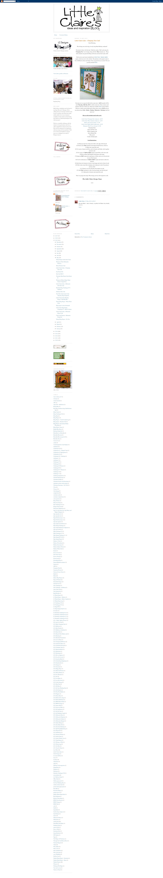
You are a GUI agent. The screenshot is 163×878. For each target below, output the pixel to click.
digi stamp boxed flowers (59, 523)
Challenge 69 (56, 468)
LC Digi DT (56, 606)
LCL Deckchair (57, 651)
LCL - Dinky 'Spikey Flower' (60, 620)
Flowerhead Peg (57, 560)
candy (54, 442)
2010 (56, 340)
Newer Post (77, 233)
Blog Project (56, 418)
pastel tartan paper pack (58, 786)
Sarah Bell (55, 810)
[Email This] (98, 191)
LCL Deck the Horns (58, 649)
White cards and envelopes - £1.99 (92, 122)
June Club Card (57, 589)
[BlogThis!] (100, 191)
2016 (56, 238)
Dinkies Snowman (57, 545)
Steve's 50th (56, 829)
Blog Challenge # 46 (58, 414)
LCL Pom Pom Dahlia (58, 692)
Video (54, 844)
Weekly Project (56, 862)
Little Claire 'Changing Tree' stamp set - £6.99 (92, 119)
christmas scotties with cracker (60, 483)
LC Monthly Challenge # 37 (60, 616)
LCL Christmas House (58, 643)
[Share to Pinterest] (105, 191)
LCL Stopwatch (57, 730)
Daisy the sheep (57, 502)
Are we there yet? (57, 397)
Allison (57, 204)
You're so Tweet (57, 870)
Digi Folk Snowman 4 (58, 520)
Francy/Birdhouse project (59, 562)
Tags (54, 837)
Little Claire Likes (57, 752)
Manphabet (56, 767)
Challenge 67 (56, 462)
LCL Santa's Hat (57, 705)
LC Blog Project (57, 595)
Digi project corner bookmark (63, 305)
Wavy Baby (56, 846)
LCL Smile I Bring (57, 723)
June (58, 255)
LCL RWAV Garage (57, 703)
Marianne (55, 771)
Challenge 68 (56, 464)
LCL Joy (55, 676)
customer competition (58, 497)
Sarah (54, 808)
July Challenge (56, 585)
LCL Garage (56, 665)
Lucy (54, 757)
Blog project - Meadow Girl (59, 421)
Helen (56, 194)
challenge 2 (56, 460)
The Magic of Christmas (59, 839)
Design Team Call (57, 506)
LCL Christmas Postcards (59, 645)
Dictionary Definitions (58, 508)
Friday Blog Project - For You (63, 319)
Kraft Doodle (56, 593)
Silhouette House (57, 817)
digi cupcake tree (57, 516)
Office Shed (56, 779)
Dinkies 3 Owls (56, 541)
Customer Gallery (64, 35)
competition (56, 493)
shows (54, 815)
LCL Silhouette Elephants (59, 717)
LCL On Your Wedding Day (59, 688)
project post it (56, 792)
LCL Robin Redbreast (58, 699)
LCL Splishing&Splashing (59, 728)
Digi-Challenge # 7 (57, 533)
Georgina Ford (56, 568)
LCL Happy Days (57, 668)
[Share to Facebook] (103, 191)
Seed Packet (56, 813)
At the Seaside (56, 400)
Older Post (107, 233)
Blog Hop (55, 416)
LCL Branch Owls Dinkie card (60, 634)
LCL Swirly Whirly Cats (59, 738)
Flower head (56, 558)
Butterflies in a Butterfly (59, 433)
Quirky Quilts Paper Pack (59, 794)
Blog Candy (56, 412)
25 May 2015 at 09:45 (90, 201)
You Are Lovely (57, 868)
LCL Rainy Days (57, 696)
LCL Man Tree (56, 684)
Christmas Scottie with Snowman (61, 481)
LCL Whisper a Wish (58, 742)
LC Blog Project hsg (58, 601)
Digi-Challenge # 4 (57, 531)
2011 (56, 338)
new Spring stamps (57, 777)
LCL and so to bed (57, 622)
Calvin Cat (55, 440)
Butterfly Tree (56, 439)
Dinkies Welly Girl (57, 549)
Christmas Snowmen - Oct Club (60, 485)
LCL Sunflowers (57, 732)
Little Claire (82, 201)
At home (55, 398)
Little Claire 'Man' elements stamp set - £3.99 (92, 120)
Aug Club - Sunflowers (58, 404)
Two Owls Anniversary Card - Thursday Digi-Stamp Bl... (63, 294)
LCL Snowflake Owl (58, 724)
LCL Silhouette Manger (58, 721)
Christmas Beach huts (58, 477)
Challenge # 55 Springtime (59, 452)
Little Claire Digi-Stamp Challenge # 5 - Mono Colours (63, 308)
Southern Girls (56, 825)
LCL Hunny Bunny (57, 672)
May (58, 257)
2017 (56, 236)
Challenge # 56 (57, 454)
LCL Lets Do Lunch (58, 680)
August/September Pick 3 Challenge (65, 196)
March (58, 324)
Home (55, 35)
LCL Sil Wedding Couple (59, 713)
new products (56, 775)
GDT (54, 566)
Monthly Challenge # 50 (59, 773)
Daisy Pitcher (56, 500)
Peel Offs (55, 788)
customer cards (56, 495)
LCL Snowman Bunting (58, 726)
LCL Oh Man (56, 686)
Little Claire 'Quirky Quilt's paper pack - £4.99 (92, 124)
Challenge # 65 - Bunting (59, 456)
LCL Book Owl (57, 632)
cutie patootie (56, 499)
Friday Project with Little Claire (63, 259)
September (59, 249)
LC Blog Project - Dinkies (59, 597)
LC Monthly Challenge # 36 (60, 614)
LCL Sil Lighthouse (58, 709)
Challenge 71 (56, 473)
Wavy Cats (55, 848)
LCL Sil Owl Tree (57, 711)
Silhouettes (56, 819)
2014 (56, 331)
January (58, 328)
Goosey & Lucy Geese (58, 572)
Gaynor (55, 564)
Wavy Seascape (57, 852)
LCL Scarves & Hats (58, 707)
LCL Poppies (56, 694)
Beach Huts (56, 406)
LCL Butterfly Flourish (58, 637)
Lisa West (55, 750)
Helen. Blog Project (57, 578)
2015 (56, 240)
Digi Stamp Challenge (58, 525)
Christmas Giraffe (57, 479)
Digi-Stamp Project (57, 539)
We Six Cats (56, 856)
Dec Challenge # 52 (58, 504)
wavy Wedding (56, 854)
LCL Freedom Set (57, 663)
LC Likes (55, 610)
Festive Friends (56, 556)
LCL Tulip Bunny (57, 740)
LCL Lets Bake (56, 678)
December (59, 242)
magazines (55, 761)
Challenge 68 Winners (58, 466)
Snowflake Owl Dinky (58, 823)
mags (54, 763)
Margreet (55, 769)
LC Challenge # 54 (57, 605)
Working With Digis (58, 866)
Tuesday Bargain (57, 842)
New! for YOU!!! (60, 274)
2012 (56, 336)
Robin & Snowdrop (57, 798)
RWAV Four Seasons (58, 800)
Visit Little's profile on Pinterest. (60, 73)
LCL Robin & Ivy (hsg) (58, 697)
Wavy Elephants (57, 850)
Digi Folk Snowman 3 (58, 518)
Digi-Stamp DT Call (58, 537)
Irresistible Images (57, 581)
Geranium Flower (57, 570)
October (59, 246)
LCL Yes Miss (56, 746)
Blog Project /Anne (57, 427)
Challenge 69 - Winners (58, 469)
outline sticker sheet (58, 784)
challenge (55, 446)
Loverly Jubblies (57, 755)
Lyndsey (55, 759)
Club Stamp (56, 491)
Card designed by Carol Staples (60, 444)
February (59, 326)
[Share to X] (102, 191)
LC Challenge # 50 (57, 603)
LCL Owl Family (57, 690)
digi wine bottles (57, 529)
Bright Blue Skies (57, 429)
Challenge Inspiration (58, 475)
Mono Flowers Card (60, 265)
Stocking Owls (56, 831)
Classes (55, 489)
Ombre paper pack (57, 781)
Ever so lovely (56, 552)
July (58, 253)
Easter (54, 550)
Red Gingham (56, 796)
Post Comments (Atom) (86, 237)
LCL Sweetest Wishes (58, 734)
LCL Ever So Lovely (58, 657)
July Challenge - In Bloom (59, 587)
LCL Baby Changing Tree (59, 624)
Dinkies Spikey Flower (58, 547)
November (59, 244)
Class (54, 487)
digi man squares (57, 521)
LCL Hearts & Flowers (58, 670)
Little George (56, 753)
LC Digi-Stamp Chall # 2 (59, 608)
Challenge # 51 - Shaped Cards (60, 450)
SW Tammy (56, 835)
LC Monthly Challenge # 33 (60, 612)
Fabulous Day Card (60, 291)
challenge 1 (56, 458)
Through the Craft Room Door (60, 841)
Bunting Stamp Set (57, 431)
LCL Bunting (56, 636)
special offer (56, 827)
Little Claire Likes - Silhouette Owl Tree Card (63, 284)
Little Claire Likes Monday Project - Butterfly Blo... (62, 298)
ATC (54, 402)
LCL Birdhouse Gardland (59, 630)
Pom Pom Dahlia (57, 790)
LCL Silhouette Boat (58, 715)
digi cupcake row (57, 514)
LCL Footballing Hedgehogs (60, 661)
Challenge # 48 (57, 448)
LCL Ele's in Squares (58, 655)
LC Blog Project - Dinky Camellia (61, 599)
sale (54, 806)
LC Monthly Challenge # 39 (60, 618)
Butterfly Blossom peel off (59, 437)
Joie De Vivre (56, 583)
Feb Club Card (56, 554)
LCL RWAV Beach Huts (58, 701)
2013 (56, 333)
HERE (95, 62)
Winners (55, 864)
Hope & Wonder (57, 579)
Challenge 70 (56, 471)
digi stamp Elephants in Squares (60, 527)
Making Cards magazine (59, 765)
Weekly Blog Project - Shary (59, 860)
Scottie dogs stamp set (58, 812)
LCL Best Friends (57, 628)
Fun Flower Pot (59, 271)
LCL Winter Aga (57, 744)
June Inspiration (57, 591)
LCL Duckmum (57, 653)
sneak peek (56, 821)
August (58, 251)
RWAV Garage (56, 802)
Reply (80, 207)
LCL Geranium (56, 667)
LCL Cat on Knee (57, 639)
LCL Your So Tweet (57, 748)
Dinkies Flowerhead (58, 543)
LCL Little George (57, 682)
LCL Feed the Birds (57, 659)
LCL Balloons (56, 626)
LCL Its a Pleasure (57, 674)
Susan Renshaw (57, 833)
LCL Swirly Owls (57, 736)
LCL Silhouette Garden (58, 719)
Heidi (54, 574)
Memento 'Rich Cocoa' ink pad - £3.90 (92, 126)
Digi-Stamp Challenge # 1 (59, 535)
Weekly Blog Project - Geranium (60, 858)
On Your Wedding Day (58, 783)
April (58, 322)
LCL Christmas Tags (58, 647)
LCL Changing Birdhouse (59, 641)
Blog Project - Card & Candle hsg (61, 419)
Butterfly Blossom (57, 435)
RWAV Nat (55, 804)
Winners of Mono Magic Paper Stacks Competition (63, 280)
